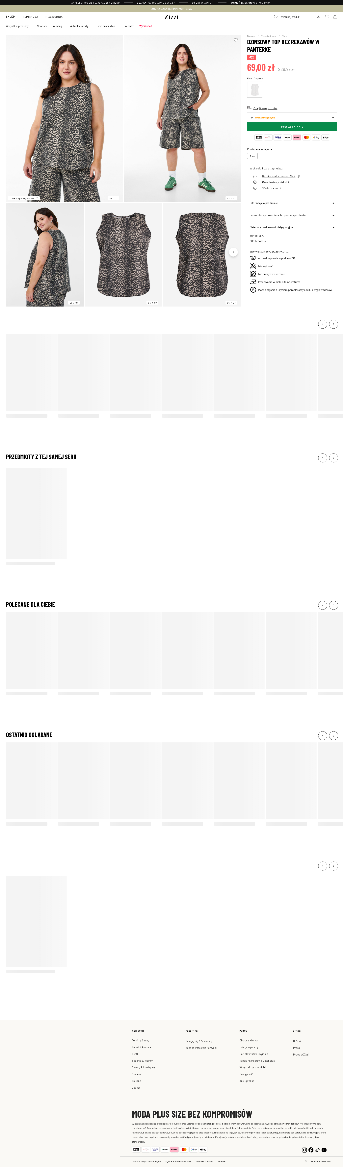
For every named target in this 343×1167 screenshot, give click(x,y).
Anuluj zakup (247, 1080)
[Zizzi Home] (171, 16)
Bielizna (136, 1080)
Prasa (296, 1047)
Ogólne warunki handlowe (178, 1161)
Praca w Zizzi (300, 1054)
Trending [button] (57, 26)
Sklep (10, 16)
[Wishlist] (235, 40)
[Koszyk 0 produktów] (335, 17)
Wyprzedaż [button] (145, 26)
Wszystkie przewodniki (253, 1067)
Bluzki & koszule (141, 1047)
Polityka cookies (204, 1161)
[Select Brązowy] (255, 89)
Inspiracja (30, 16)
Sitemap (222, 1161)
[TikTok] (317, 1149)
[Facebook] (310, 1149)
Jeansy (136, 1087)
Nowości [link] (42, 26)
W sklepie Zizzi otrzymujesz (266, 168)
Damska (251, 35)
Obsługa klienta (249, 1040)
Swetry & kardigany (143, 1067)
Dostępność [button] (246, 1074)
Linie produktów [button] (106, 26)
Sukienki (137, 1074)
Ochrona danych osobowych (146, 1161)
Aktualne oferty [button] (79, 26)
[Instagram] (304, 1149)
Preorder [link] (128, 26)
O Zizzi (297, 1041)
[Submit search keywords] (276, 17)
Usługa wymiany (249, 1047)
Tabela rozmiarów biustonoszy (257, 1060)
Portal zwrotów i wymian (254, 1053)
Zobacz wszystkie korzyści (201, 1047)
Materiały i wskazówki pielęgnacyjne (271, 227)
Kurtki (135, 1053)
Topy (284, 35)
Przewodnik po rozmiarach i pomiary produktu (278, 215)
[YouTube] (324, 1149)
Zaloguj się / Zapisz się (199, 1041)
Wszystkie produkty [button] (17, 26)
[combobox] (291, 17)
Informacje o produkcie (264, 203)
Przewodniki (54, 16)
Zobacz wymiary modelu (22, 198)
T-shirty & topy (269, 35)
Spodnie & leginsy (142, 1060)
